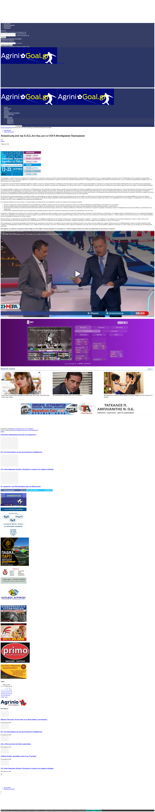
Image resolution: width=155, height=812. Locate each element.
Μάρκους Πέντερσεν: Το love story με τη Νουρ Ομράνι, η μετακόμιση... (24, 719)
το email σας (19, 43)
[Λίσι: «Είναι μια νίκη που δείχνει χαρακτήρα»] (5, 740)
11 (11, 690)
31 (9, 695)
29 (6, 695)
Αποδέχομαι (90, 810)
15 (6, 691)
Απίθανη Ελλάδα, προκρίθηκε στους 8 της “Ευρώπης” (19, 756)
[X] (9, 146)
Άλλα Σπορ (10, 118)
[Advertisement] (77, 76)
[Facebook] (3, 146)
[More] (26, 146)
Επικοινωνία (7, 28)
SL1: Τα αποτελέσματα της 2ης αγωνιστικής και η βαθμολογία (21, 452)
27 (3, 695)
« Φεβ (2, 697)
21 (4, 693)
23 (8, 693)
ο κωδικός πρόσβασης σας (22, 35)
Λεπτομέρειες (97, 810)
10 (9, 690)
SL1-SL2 (6, 110)
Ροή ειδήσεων (7, 26)
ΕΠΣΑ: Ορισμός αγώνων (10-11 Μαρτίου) (22, 428)
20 (3, 693)
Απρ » (6, 697)
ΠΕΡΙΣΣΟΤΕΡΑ (8, 117)
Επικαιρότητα (8, 127)
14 (4, 691)
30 (8, 695)
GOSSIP (6, 116)
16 (8, 691)
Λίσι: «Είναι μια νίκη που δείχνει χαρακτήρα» (16, 744)
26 (1, 695)
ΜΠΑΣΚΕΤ (10, 121)
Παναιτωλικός (7, 108)
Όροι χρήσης (7, 23)
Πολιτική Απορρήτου (9, 25)
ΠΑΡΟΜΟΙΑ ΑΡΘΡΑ (7, 434)
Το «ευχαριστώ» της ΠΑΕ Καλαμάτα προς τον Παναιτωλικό (21, 486)
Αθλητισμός (10, 120)
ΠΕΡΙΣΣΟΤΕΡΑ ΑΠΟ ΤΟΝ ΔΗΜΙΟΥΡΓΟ (24, 434)
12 (1, 691)
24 (9, 693)
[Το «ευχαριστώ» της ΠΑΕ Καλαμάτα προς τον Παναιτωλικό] (9, 483)
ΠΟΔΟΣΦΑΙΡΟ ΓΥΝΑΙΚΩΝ (12, 113)
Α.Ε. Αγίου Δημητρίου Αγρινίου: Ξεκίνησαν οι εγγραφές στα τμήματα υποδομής (27, 469)
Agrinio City (10, 123)
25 (11, 693)
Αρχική (6, 107)
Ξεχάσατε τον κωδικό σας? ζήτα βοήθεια (11, 38)
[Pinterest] (15, 146)
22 (6, 693)
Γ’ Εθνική (6, 111)
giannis (2, 141)
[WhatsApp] (20, 146)
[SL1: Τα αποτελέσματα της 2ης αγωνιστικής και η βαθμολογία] (9, 449)
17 (9, 691)
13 (3, 691)
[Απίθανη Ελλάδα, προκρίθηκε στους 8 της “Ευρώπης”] (5, 753)
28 (4, 695)
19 (1, 693)
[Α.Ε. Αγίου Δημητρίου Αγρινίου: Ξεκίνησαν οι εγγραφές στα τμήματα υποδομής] (9, 466)
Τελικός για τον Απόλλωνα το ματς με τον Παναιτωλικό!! (23, 430)
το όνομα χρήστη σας (21, 33)
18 (11, 691)
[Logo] (29, 104)
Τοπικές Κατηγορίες (9, 114)
